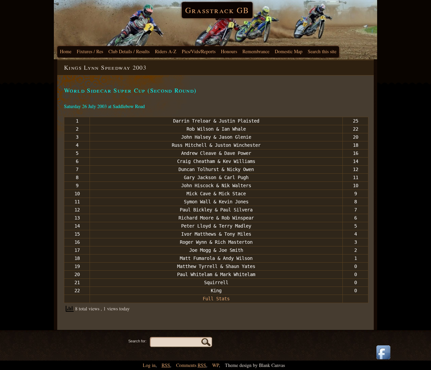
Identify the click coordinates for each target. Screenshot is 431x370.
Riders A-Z (165, 51)
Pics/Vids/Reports (199, 51)
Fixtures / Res (90, 51)
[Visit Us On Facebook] (383, 360)
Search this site (322, 51)
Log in (149, 365)
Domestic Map (288, 51)
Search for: (137, 341)
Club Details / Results (129, 51)
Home (65, 51)
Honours (229, 51)
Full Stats (216, 298)
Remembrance (255, 51)
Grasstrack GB (217, 10)
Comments (191, 365)
